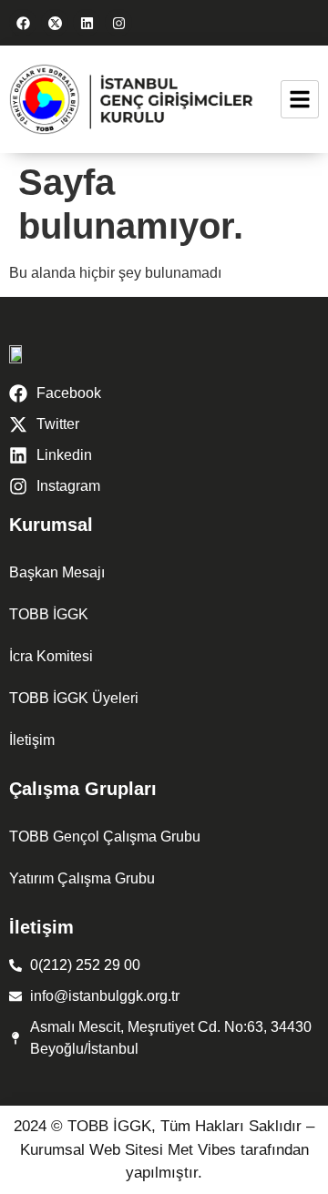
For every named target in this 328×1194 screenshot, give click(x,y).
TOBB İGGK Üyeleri (73, 698)
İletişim (32, 740)
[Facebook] (22, 22)
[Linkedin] (86, 22)
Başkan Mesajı (57, 572)
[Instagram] (118, 22)
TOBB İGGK (48, 614)
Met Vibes (202, 1149)
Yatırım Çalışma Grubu (82, 878)
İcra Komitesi (51, 656)
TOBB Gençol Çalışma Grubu (104, 836)
